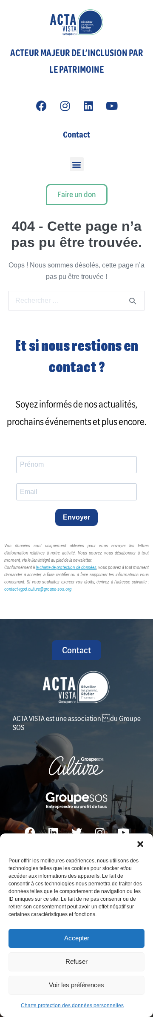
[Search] (132, 300)
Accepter (76, 938)
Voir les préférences (76, 984)
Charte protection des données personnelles (72, 1005)
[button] (140, 844)
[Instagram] (65, 105)
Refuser (76, 961)
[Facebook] (41, 105)
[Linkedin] (88, 105)
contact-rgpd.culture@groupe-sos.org (37, 589)
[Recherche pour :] (76, 300)
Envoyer (76, 517)
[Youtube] (111, 105)
